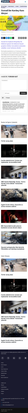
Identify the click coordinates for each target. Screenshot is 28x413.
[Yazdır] (19, 38)
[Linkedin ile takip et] (14, 358)
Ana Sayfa (4, 6)
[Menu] (25, 1)
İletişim (2, 385)
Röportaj (3, 375)
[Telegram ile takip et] (25, 358)
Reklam (2, 391)
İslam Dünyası (11, 6)
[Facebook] (2, 38)
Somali (17, 6)
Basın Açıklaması (4, 377)
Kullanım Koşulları (4, 389)
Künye (2, 393)
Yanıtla (5, 111)
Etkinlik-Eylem (4, 373)
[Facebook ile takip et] (2, 358)
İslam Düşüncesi (4, 369)
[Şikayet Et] (24, 111)
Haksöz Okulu (4, 371)
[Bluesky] (6, 38)
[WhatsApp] (11, 38)
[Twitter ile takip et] (8, 358)
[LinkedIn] (9, 38)
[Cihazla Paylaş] (13, 38)
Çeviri (2, 366)
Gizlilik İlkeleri (4, 387)
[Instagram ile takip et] (19, 358)
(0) (9, 111)
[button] (21, 38)
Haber (2, 362)
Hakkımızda (3, 382)
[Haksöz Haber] (8, 1)
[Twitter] (4, 38)
